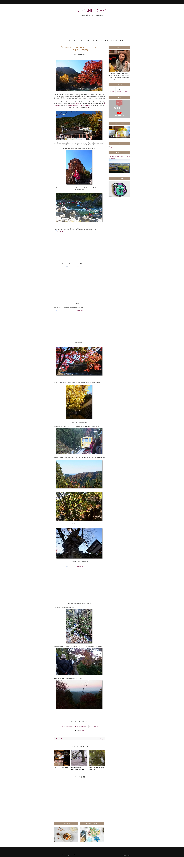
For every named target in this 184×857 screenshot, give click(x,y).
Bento (76, 40)
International (98, 40)
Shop (121, 40)
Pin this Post (94, 726)
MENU (82, 40)
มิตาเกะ (77, 103)
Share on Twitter (81, 726)
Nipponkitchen (92, 10)
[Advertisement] (43, 29)
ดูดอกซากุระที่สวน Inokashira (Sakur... (78, 768)
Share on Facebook (67, 726)
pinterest (126, 91)
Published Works (111, 40)
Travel (69, 40)
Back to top (126, 855)
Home (62, 40)
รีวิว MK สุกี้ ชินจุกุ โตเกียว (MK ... (61, 768)
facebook (112, 91)
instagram (119, 91)
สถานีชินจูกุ (87, 105)
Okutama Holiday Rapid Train (74, 105)
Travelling (81, 730)
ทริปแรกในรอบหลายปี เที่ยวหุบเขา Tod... (96, 768)
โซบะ (65, 264)
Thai (88, 40)
